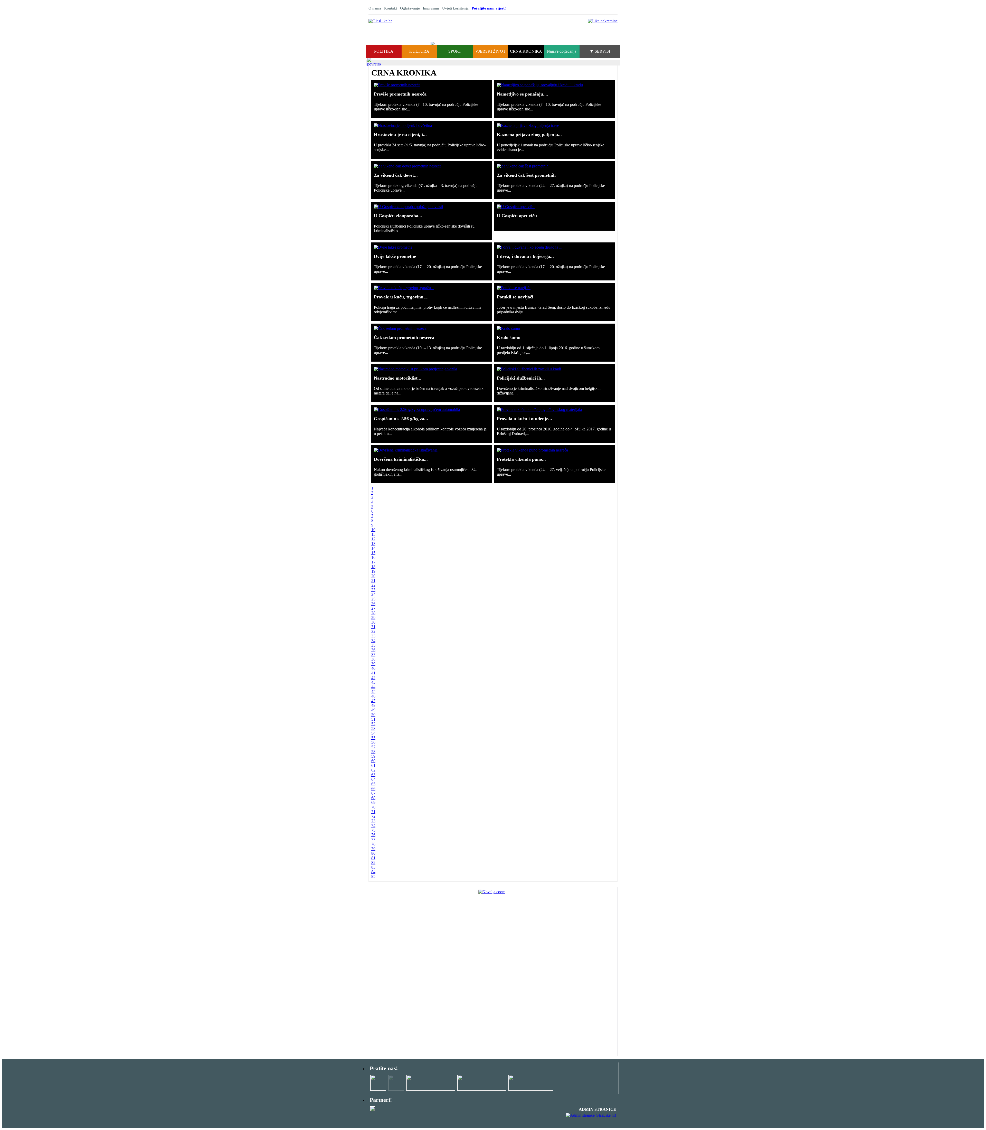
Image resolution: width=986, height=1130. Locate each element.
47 (373, 701)
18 (373, 566)
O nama (374, 8)
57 (373, 747)
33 (373, 636)
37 (373, 654)
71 (373, 811)
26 (373, 603)
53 (373, 728)
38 (373, 659)
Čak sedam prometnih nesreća (404, 337)
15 (373, 553)
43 (373, 682)
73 (373, 821)
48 (373, 705)
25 (373, 599)
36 (373, 650)
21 (373, 580)
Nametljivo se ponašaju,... (522, 94)
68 (373, 798)
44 (373, 687)
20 (373, 576)
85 (373, 876)
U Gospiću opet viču (517, 215)
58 (373, 751)
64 (373, 779)
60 (373, 761)
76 (373, 835)
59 (373, 756)
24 (373, 594)
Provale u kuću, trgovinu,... (401, 296)
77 (373, 839)
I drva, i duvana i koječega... (525, 256)
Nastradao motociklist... (397, 378)
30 (373, 622)
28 (373, 613)
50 (373, 714)
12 (373, 539)
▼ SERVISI (600, 51)
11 (373, 534)
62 (373, 770)
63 (373, 775)
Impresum (431, 8)
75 (373, 830)
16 (373, 557)
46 (373, 696)
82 (373, 862)
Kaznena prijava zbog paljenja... (529, 134)
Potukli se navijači (515, 296)
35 (373, 645)
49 (373, 710)
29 (373, 617)
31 (373, 627)
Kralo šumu (508, 337)
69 (373, 802)
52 (373, 724)
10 (373, 530)
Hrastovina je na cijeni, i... (400, 134)
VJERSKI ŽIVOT (490, 51)
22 (373, 585)
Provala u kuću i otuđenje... (524, 418)
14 (373, 548)
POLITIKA (383, 51)
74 (373, 825)
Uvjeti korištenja (455, 8)
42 (373, 677)
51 (373, 719)
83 (373, 867)
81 (373, 858)
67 (373, 793)
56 (373, 742)
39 (373, 664)
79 (373, 848)
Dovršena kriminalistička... (401, 459)
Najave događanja (561, 51)
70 (373, 807)
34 (373, 640)
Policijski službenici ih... (521, 378)
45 (373, 691)
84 (373, 872)
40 (373, 668)
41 (373, 673)
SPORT (454, 51)
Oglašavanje (410, 8)
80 (373, 853)
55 (373, 738)
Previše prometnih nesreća (400, 94)
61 (373, 765)
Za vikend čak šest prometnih (526, 175)
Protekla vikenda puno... (521, 459)
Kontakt (390, 8)
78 (373, 844)
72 (373, 816)
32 (373, 631)
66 (373, 788)
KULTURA (419, 51)
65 (373, 784)
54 (373, 733)
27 (373, 608)
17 (373, 562)
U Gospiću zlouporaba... (398, 215)
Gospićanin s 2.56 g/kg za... (401, 418)
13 (373, 543)
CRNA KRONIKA (526, 51)
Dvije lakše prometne (395, 256)
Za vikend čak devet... (396, 175)
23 (373, 590)
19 (373, 571)
